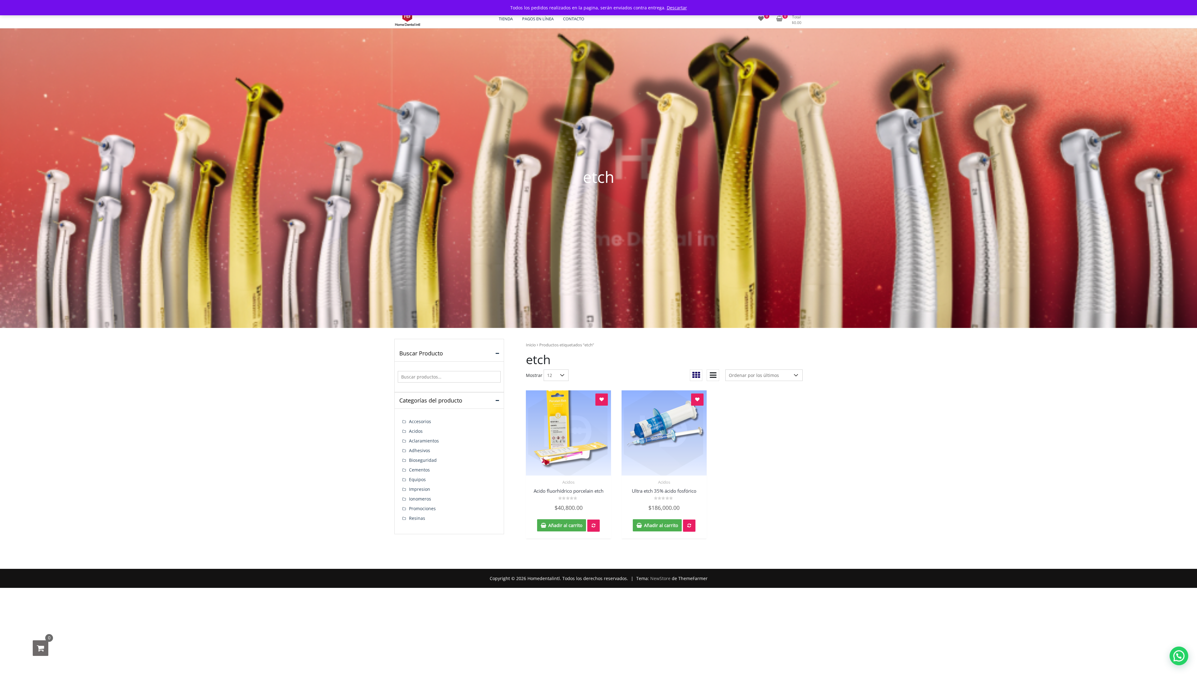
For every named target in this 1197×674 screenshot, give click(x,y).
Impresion (419, 489)
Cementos (419, 470)
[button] (1179, 656)
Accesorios (420, 421)
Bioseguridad (423, 460)
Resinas (417, 518)
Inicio (531, 345)
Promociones (422, 508)
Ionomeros (420, 499)
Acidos (568, 482)
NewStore (660, 578)
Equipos (417, 479)
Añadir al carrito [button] (565, 525)
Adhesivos (419, 450)
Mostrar (534, 375)
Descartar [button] (677, 8)
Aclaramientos (424, 441)
